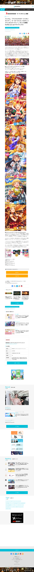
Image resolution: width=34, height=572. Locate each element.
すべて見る (17, 303)
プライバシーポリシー (17, 564)
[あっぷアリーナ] (17, 375)
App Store (17, 272)
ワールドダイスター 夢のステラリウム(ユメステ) (17, 506)
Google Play (17, 275)
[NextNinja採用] (17, 518)
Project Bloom (8, 506)
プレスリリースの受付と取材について (17, 559)
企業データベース (9, 9)
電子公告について (17, 561)
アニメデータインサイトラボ (16, 501)
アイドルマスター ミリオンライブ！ (9, 29)
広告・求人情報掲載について (17, 558)
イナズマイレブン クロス (9, 501)
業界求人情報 (16, 9)
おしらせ (17, 562)
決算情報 (28, 9)
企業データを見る (17, 362)
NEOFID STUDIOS (8, 508)
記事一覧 (2, 9)
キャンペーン (7, 16)
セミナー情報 (22, 9)
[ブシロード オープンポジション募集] (17, 13)
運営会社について (17, 556)
